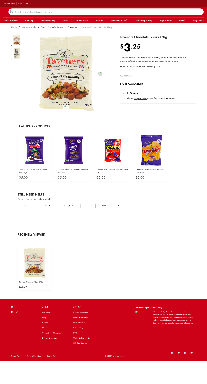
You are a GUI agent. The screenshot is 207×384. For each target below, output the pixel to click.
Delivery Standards (49, 338)
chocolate (72, 27)
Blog (44, 317)
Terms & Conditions (34, 356)
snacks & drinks (28, 27)
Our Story (46, 312)
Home (14, 27)
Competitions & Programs (51, 333)
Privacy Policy (16, 356)
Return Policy (78, 327)
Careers (45, 322)
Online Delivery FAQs (81, 338)
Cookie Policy (52, 356)
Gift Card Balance (80, 343)
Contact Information (80, 312)
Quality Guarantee (80, 317)
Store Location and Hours (51, 327)
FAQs (75, 333)
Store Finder (22, 3)
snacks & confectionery (52, 27)
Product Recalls (79, 322)
